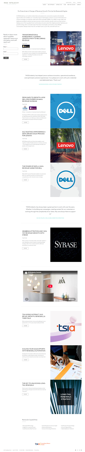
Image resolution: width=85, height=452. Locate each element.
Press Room (68, 2)
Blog (74, 2)
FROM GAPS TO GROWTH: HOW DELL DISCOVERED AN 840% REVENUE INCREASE (33, 99)
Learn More (25, 59)
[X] (77, 450)
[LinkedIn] (81, 450)
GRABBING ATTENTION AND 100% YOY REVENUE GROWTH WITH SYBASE (34, 233)
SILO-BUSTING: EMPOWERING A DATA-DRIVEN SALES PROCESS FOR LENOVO (33, 134)
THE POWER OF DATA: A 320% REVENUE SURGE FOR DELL (33, 167)
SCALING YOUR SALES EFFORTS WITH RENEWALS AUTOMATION (33, 350)
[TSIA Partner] (42, 443)
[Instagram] (79, 450)
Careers (79, 2)
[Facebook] (75, 450)
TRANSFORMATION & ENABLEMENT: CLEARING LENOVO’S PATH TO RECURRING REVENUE (33, 37)
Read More (25, 148)
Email (5, 51)
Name (5, 46)
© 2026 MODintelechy (29, 450)
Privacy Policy (36, 450)
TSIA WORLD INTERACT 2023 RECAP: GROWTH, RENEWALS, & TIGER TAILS (33, 316)
